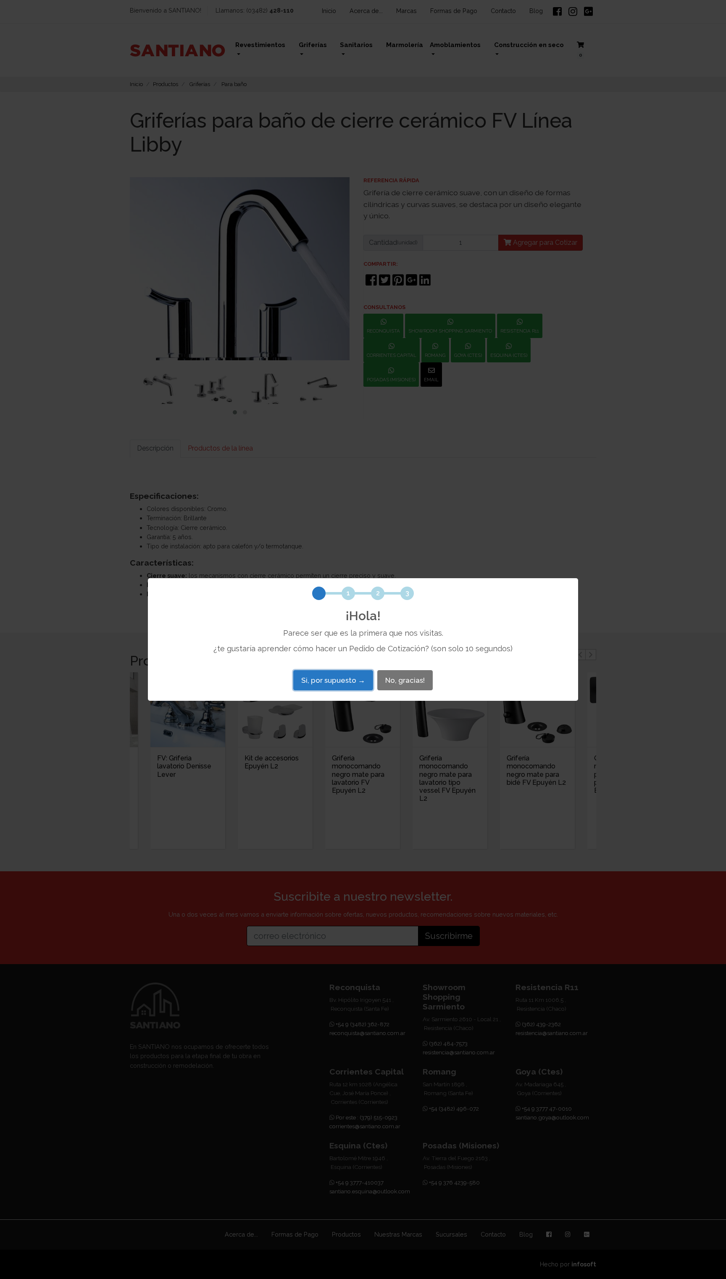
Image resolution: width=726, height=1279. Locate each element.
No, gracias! (405, 680)
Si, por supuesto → (333, 680)
